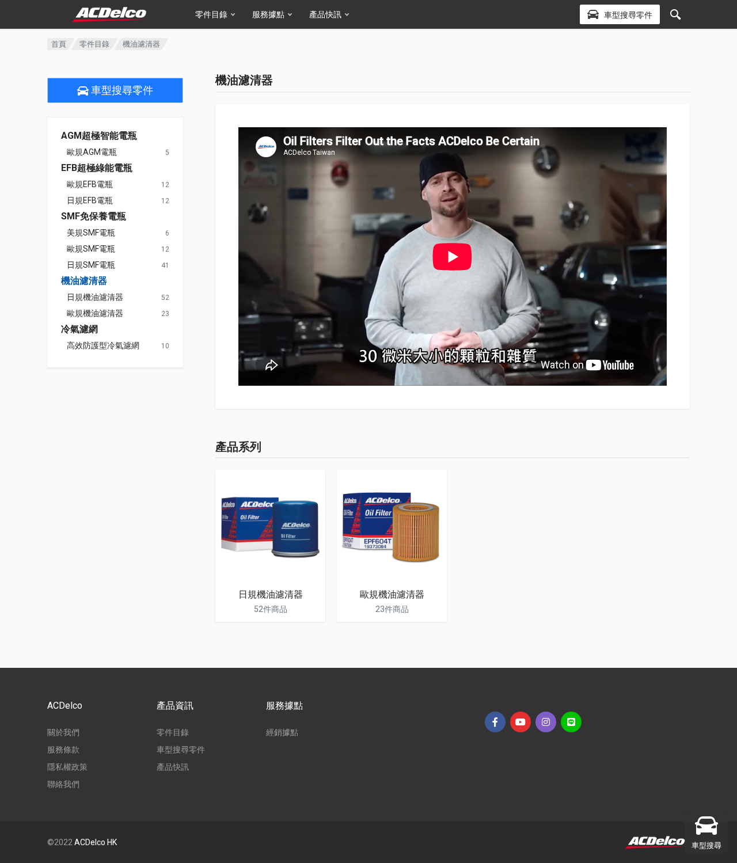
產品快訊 (325, 14)
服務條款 (63, 749)
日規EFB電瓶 (90, 200)
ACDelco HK (95, 842)
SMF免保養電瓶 (93, 216)
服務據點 (268, 14)
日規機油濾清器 (95, 297)
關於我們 (63, 732)
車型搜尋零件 (121, 90)
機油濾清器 (84, 281)
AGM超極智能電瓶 (99, 136)
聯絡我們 (63, 784)
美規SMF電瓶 (91, 232)
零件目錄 (211, 14)
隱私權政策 (67, 766)
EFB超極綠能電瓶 (96, 168)
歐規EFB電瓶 (90, 184)
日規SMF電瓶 (91, 264)
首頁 (58, 44)
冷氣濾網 (79, 329)
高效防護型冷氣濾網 (103, 345)
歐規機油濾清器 (95, 313)
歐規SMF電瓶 (91, 248)
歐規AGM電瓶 (92, 152)
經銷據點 (282, 732)
